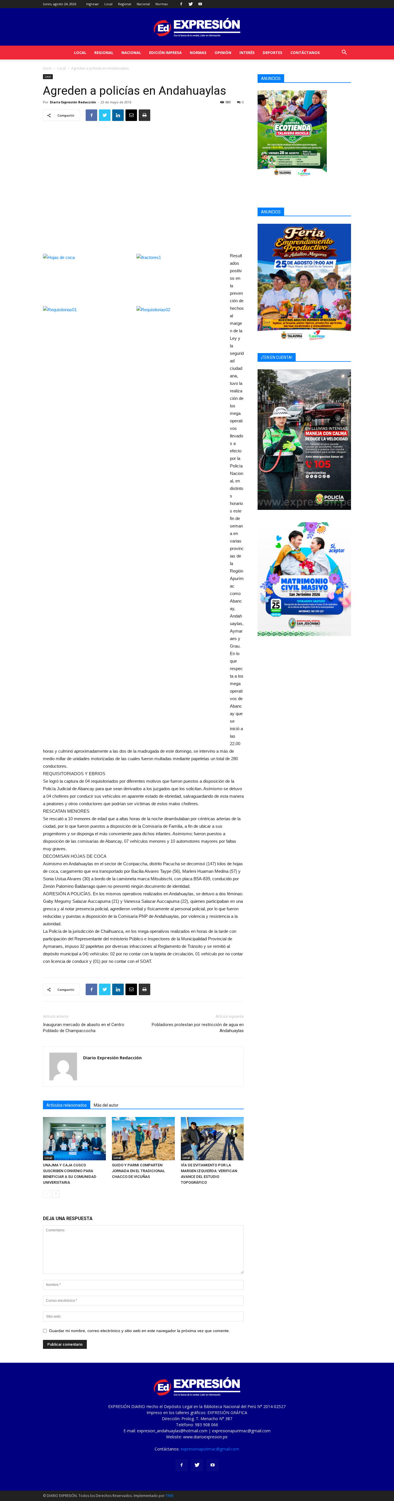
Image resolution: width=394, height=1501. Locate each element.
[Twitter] (190, 4)
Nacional (143, 4)
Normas (161, 4)
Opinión (223, 52)
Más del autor (106, 1105)
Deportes (272, 52)
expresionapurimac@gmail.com (210, 1449)
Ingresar (92, 4)
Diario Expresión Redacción (73, 102)
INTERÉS (247, 52)
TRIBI (170, 1495)
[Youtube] (200, 4)
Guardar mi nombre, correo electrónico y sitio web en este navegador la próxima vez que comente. (139, 1330)
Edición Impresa (165, 52)
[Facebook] (181, 4)
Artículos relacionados (66, 1105)
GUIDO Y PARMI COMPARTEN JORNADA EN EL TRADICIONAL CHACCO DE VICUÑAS (138, 1171)
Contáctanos (305, 52)
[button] (344, 53)
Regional (124, 4)
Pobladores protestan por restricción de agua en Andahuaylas (198, 1027)
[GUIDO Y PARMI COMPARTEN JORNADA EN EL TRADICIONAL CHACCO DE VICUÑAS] (143, 1138)
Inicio (47, 68)
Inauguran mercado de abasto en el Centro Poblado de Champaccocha (83, 1027)
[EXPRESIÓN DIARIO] (197, 27)
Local (108, 4)
